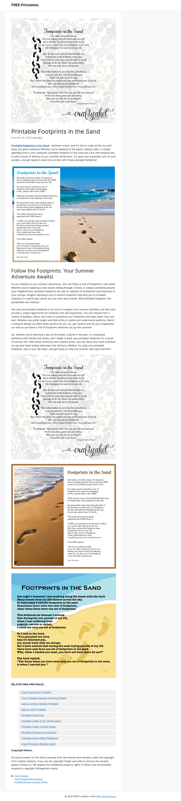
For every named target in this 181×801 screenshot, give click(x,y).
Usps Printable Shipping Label (38, 744)
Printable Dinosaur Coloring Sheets (31, 782)
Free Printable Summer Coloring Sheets (43, 698)
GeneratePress (108, 796)
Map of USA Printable (33, 709)
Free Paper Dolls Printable (36, 692)
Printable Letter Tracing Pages (38, 726)
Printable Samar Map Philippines (39, 738)
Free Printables (22, 776)
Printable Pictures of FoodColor (39, 732)
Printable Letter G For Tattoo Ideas (41, 721)
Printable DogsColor (32, 715)
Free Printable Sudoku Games (29, 779)
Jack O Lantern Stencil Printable (39, 703)
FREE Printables (25, 5)
